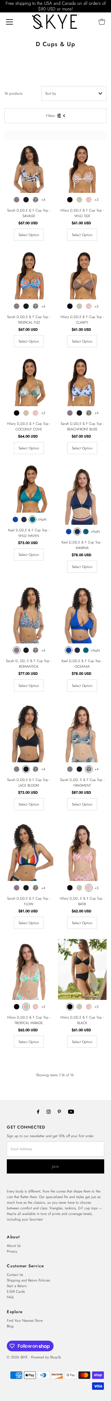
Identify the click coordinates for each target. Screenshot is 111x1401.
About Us (14, 1245)
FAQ (10, 1297)
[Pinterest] (59, 1111)
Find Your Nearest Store (25, 1320)
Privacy (12, 1251)
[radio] (16, 200)
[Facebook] (38, 1111)
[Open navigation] (9, 21)
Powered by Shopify (46, 1357)
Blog (10, 1326)
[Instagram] (48, 1111)
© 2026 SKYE (17, 1357)
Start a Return (17, 1285)
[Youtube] (71, 1111)
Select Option (29, 234)
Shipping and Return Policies (28, 1280)
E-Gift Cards (16, 1291)
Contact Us (15, 1274)
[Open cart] (102, 21)
